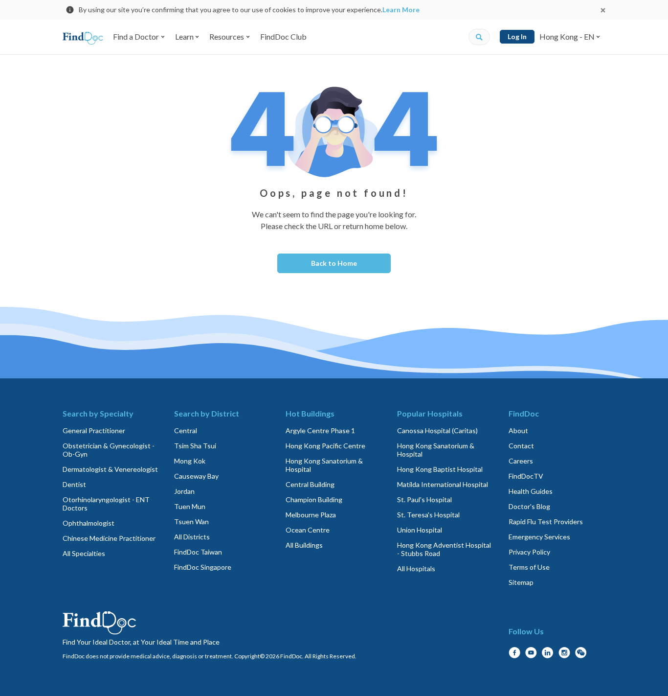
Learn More (401, 9)
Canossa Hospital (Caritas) (437, 430)
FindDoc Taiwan (198, 552)
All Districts (192, 537)
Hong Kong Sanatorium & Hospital (324, 465)
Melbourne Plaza (311, 514)
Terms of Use (529, 567)
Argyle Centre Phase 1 (320, 430)
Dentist (74, 484)
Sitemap (521, 582)
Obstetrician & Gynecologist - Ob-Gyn (109, 449)
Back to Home (334, 263)
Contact (521, 445)
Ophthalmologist (88, 523)
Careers (521, 461)
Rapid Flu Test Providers (546, 521)
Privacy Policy (529, 552)
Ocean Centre (308, 530)
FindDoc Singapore (202, 567)
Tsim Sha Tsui (195, 445)
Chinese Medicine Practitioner (109, 538)
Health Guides (531, 491)
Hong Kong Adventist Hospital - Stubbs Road (444, 549)
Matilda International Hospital (442, 484)
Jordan (184, 491)
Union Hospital (419, 530)
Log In (517, 36)
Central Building (310, 484)
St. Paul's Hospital (424, 499)
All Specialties (84, 553)
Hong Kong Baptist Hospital (440, 469)
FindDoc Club (283, 36)
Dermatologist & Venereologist (110, 469)
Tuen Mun (189, 506)
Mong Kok (189, 461)
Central (185, 430)
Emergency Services (539, 537)
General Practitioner (94, 430)
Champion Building (314, 499)
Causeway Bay (196, 476)
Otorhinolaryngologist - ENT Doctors (106, 503)
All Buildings (304, 545)
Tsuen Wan (191, 521)
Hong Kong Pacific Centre (325, 445)
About (518, 430)
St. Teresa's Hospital (428, 514)
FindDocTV (526, 476)
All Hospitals (416, 568)
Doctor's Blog (529, 506)
